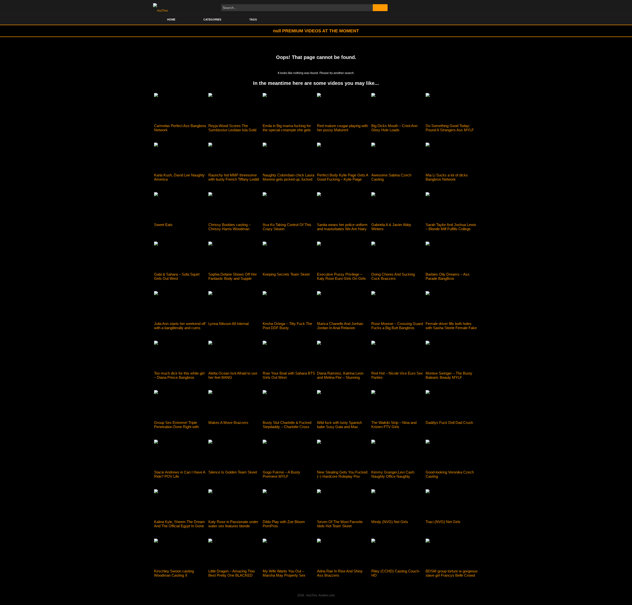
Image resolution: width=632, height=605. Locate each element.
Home (171, 19)
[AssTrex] (160, 7)
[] (380, 7)
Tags (253, 19)
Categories (212, 19)
